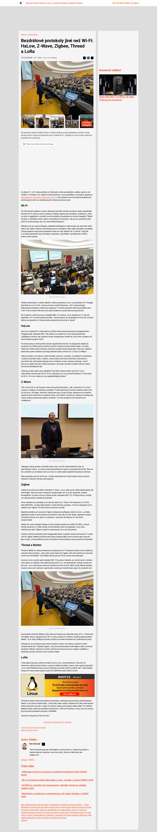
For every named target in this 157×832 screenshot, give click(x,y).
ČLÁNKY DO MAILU (131, 3)
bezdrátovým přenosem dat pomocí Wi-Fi (39, 197)
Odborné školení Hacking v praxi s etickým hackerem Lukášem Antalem (54, 3)
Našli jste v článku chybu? (29, 730)
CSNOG (31, 760)
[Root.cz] (21, 3)
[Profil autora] (24, 746)
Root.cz (24, 34)
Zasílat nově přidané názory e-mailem (33, 727)
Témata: (24, 760)
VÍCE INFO (116, 3)
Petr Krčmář (26, 58)
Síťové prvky (33, 34)
